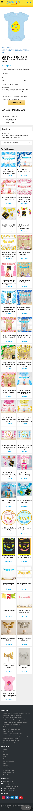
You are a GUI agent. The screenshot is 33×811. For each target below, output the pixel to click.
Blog (4, 763)
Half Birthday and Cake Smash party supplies (16, 713)
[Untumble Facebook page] (8, 797)
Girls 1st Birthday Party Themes (12, 717)
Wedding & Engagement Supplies (12, 733)
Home (3, 47)
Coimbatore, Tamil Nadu (11, 786)
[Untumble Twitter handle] (16, 797)
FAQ (4, 758)
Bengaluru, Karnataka (10, 788)
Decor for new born (8, 731)
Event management (8, 772)
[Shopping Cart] (29, 2)
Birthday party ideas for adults (12, 727)
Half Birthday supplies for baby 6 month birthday (15, 49)
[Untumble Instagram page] (3, 797)
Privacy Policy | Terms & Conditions (10, 807)
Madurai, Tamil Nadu (10, 790)
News (4, 756)
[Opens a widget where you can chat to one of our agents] (26, 807)
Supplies (5, 754)
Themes (9, 47)
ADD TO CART (17, 102)
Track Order (6, 775)
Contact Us (6, 768)
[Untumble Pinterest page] (21, 797)
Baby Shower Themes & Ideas (11, 729)
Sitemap (5, 765)
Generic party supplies (9, 743)
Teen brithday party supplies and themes (15, 722)
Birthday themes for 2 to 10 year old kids (15, 720)
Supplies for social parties (11, 740)
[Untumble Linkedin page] (12, 797)
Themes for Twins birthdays (11, 724)
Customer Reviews (8, 761)
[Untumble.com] (13, 3)
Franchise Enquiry (8, 770)
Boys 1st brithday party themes (12, 715)
